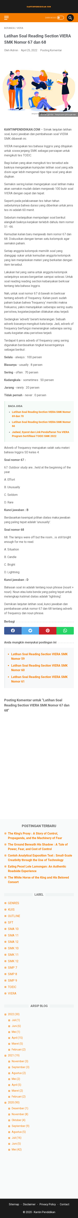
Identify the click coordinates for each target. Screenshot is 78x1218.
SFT (10, 922)
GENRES (13, 903)
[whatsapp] (65, 631)
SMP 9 (12, 980)
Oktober (18, 1120)
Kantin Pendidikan (44, 1212)
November (20, 1061)
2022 (14, 1014)
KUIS (11, 909)
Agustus (19, 1073)
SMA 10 (13, 929)
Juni (16, 1025)
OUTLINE (14, 916)
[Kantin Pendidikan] (39, 6)
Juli (16, 1020)
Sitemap (14, 1204)
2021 (14, 1055)
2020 (14, 1102)
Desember (20, 1108)
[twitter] (30, 631)
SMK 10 (13, 948)
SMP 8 (12, 974)
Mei (16, 1031)
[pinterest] (47, 631)
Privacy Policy (48, 1204)
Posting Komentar (51, 50)
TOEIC (12, 987)
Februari (19, 1049)
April (17, 1037)
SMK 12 (13, 961)
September (20, 1067)
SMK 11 (13, 955)
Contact (64, 1204)
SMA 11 (13, 935)
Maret (17, 1043)
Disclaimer (29, 1204)
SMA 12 (13, 942)
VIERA (12, 993)
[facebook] (13, 631)
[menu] (8, 17)
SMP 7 (12, 967)
